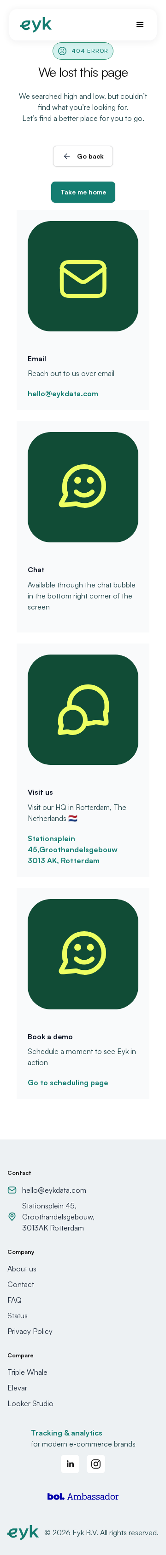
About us (21, 1268)
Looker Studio (30, 1403)
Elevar (17, 1387)
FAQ (14, 1299)
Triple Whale (27, 1372)
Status (17, 1315)
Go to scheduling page (68, 1082)
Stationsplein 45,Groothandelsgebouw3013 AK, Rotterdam (73, 849)
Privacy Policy (30, 1331)
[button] (136, 25)
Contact (20, 1284)
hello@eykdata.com (63, 393)
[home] (36, 24)
